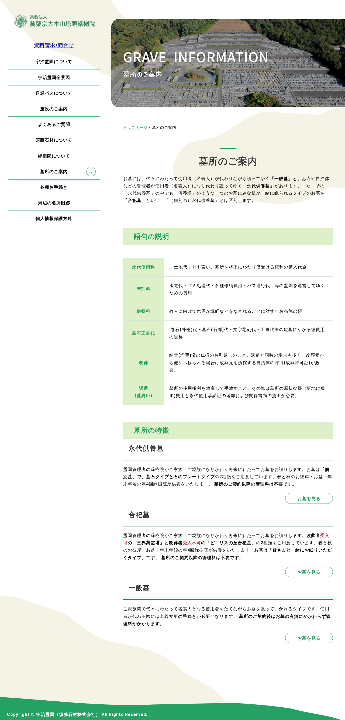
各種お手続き (54, 187)
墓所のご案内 (54, 171)
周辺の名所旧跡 (54, 202)
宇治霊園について (54, 61)
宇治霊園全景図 (54, 77)
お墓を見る (309, 498)
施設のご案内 (54, 108)
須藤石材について (54, 140)
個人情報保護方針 (54, 218)
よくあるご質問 (54, 124)
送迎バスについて (54, 93)
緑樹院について (54, 156)
